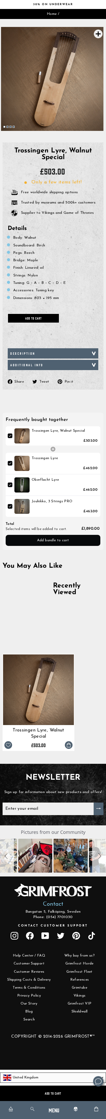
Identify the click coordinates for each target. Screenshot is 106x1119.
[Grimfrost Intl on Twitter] (61, 936)
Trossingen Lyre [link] (45, 458)
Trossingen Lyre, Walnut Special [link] (58, 431)
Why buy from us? (79, 956)
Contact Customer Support (53, 925)
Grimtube (79, 988)
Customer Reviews (29, 972)
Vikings (80, 996)
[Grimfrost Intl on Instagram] (14, 936)
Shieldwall (80, 1012)
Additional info (26, 365)
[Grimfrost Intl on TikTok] (91, 936)
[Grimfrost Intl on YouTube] (45, 936)
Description (22, 353)
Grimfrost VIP (80, 1004)
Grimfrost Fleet (79, 972)
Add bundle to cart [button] (53, 540)
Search (29, 1019)
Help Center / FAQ (29, 956)
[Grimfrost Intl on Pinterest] (76, 936)
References (79, 980)
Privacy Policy (29, 996)
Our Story (29, 1004)
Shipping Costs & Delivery (29, 980)
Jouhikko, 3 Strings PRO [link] (52, 501)
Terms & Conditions (29, 988)
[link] (22, 435)
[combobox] (53, 1078)
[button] (7, 856)
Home (52, 14)
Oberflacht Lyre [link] (45, 480)
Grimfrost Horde (79, 964)
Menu (54, 1110)
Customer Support (29, 964)
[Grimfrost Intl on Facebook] (30, 936)
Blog (29, 1012)
